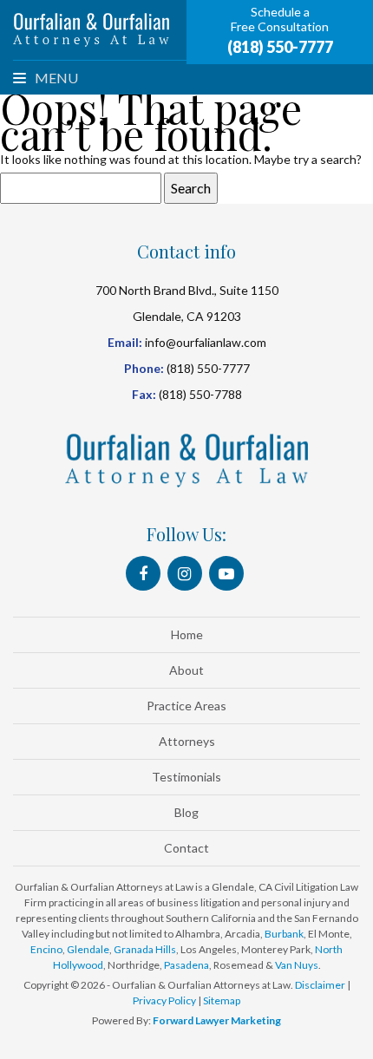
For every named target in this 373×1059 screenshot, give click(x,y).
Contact (186, 847)
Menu (55, 77)
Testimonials (186, 776)
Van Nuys (296, 964)
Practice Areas (186, 705)
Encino (46, 949)
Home (187, 634)
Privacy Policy (164, 1000)
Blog (186, 812)
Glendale (88, 949)
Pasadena (186, 964)
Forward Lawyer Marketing (217, 1020)
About (186, 670)
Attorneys (187, 741)
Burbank (284, 933)
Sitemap (221, 1000)
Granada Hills (145, 949)
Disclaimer (320, 984)
